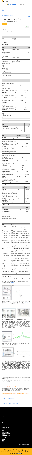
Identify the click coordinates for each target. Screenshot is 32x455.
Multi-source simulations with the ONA (7, 15)
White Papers (4, 428)
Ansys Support (4, 434)
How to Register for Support (6, 435)
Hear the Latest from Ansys (6, 443)
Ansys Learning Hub (5, 425)
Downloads (3, 411)
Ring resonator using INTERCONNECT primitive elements (9, 399)
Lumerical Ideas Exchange (6, 433)
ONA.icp (12, 282)
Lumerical (3, 439)
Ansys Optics (9, 4)
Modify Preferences (13, 453)
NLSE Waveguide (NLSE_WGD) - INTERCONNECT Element (10, 403)
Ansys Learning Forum (5, 432)
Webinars (3, 426)
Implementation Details (5, 14)
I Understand (19, 453)
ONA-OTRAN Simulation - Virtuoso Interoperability (8, 402)
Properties (3, 11)
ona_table (4, 303)
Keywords (3, 9)
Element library (9, 5)
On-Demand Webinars (5, 427)
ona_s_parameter (27, 302)
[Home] (5, 2)
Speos (3, 420)
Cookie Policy (27, 451)
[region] (16, 451)
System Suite (14, 4)
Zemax (3, 440)
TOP (29, 16)
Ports (3, 10)
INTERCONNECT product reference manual (8, 398)
